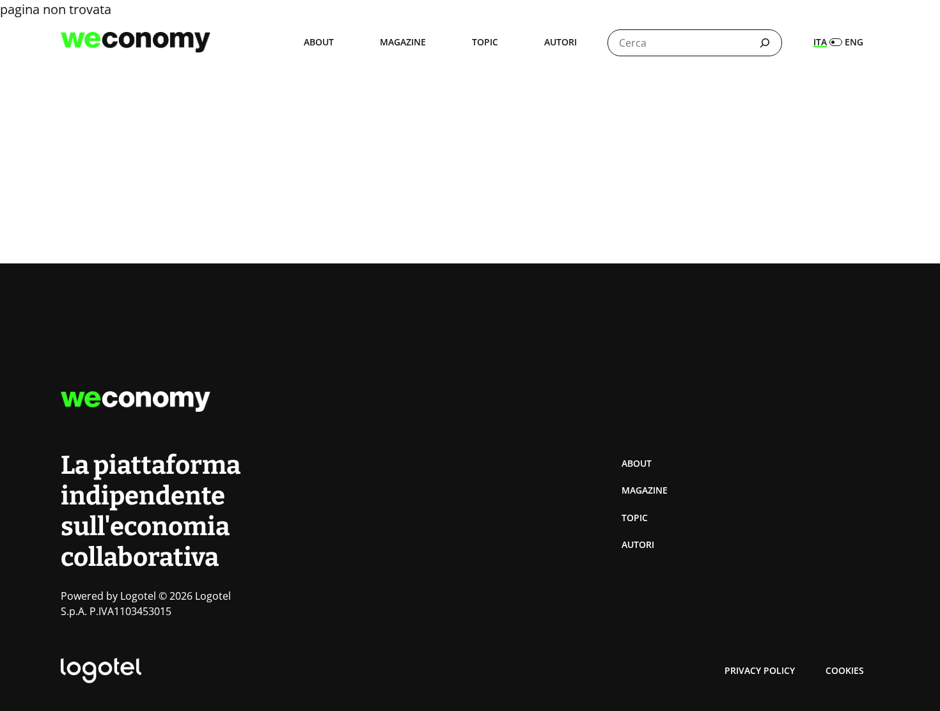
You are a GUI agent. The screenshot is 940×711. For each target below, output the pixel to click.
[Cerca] (764, 43)
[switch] (838, 42)
